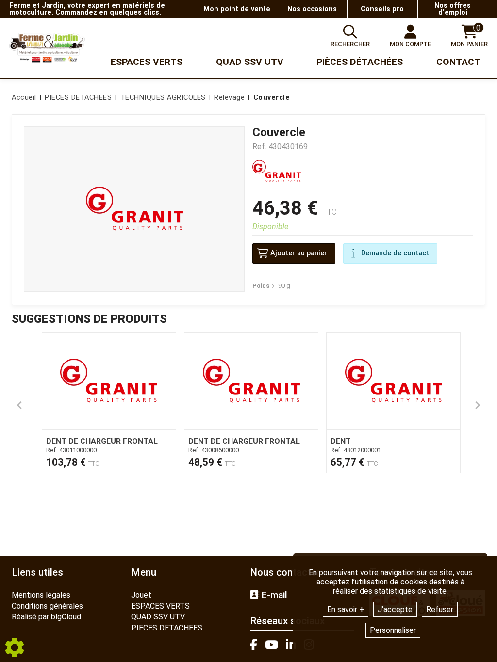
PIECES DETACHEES (166, 627)
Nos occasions (312, 9)
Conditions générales (47, 606)
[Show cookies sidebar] (14, 647)
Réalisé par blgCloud (46, 616)
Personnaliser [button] (393, 630)
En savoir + (345, 609)
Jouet (141, 594)
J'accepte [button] (395, 609)
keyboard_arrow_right (477, 405)
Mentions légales (41, 594)
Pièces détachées (359, 61)
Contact (458, 61)
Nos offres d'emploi (452, 8)
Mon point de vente (236, 9)
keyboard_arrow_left (19, 405)
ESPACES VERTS (160, 606)
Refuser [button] (439, 609)
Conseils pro (382, 9)
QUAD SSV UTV (158, 616)
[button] (270, 98)
